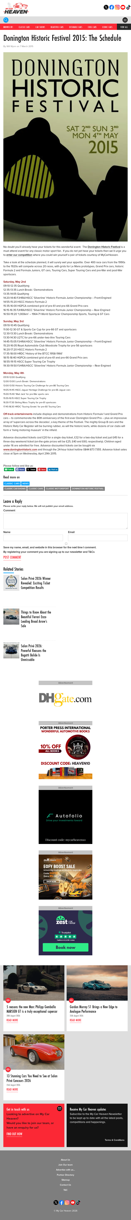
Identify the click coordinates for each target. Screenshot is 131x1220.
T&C (65, 1190)
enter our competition (19, 255)
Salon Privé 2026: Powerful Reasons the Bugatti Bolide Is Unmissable (33, 653)
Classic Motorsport (57, 488)
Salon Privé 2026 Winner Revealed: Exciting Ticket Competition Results (36, 583)
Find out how (14, 1133)
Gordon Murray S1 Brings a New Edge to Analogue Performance (93, 1009)
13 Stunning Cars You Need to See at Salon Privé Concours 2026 (32, 1078)
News (25, 483)
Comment (9, 510)
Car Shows (40, 27)
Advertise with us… (65, 1169)
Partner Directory (65, 1175)
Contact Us (65, 1185)
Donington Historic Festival (104, 247)
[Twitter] (106, 8)
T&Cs (91, 552)
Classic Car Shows (15, 488)
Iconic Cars (107, 27)
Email (71, 532)
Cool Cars (92, 27)
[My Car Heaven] (16, 8)
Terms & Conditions (114, 1140)
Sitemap (66, 1180)
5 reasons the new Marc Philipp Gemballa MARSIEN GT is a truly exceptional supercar (32, 1009)
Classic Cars (24, 27)
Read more (12, 1020)
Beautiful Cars (57, 27)
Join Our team (65, 1164)
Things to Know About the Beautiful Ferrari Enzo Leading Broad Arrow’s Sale (36, 619)
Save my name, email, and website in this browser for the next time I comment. (49, 547)
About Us (65, 1159)
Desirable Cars (75, 27)
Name (6, 532)
